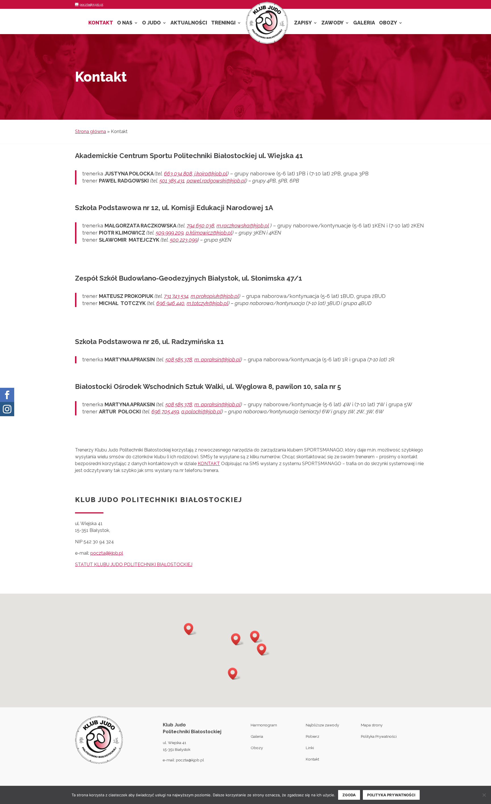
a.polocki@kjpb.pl (201, 412)
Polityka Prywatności (379, 736)
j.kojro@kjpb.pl (210, 174)
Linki (310, 747)
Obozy (388, 23)
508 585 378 (178, 359)
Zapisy (303, 23)
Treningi (223, 23)
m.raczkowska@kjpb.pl (243, 226)
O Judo (151, 23)
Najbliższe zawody (322, 725)
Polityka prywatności (391, 795)
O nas (124, 23)
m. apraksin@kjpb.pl (217, 359)
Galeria (364, 23)
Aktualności (188, 23)
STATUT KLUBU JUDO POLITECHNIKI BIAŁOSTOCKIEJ (133, 564)
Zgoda (349, 795)
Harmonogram (264, 725)
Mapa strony (371, 725)
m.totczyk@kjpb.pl (207, 303)
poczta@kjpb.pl (106, 553)
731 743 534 (176, 296)
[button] (234, 674)
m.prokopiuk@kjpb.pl (215, 296)
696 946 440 (170, 303)
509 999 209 (170, 233)
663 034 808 (178, 174)
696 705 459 (165, 412)
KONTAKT (209, 463)
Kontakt (100, 23)
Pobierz (312, 736)
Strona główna (90, 131)
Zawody (332, 23)
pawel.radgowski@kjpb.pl (216, 181)
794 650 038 (200, 226)
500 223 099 (183, 240)
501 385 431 (171, 181)
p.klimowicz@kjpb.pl (209, 233)
